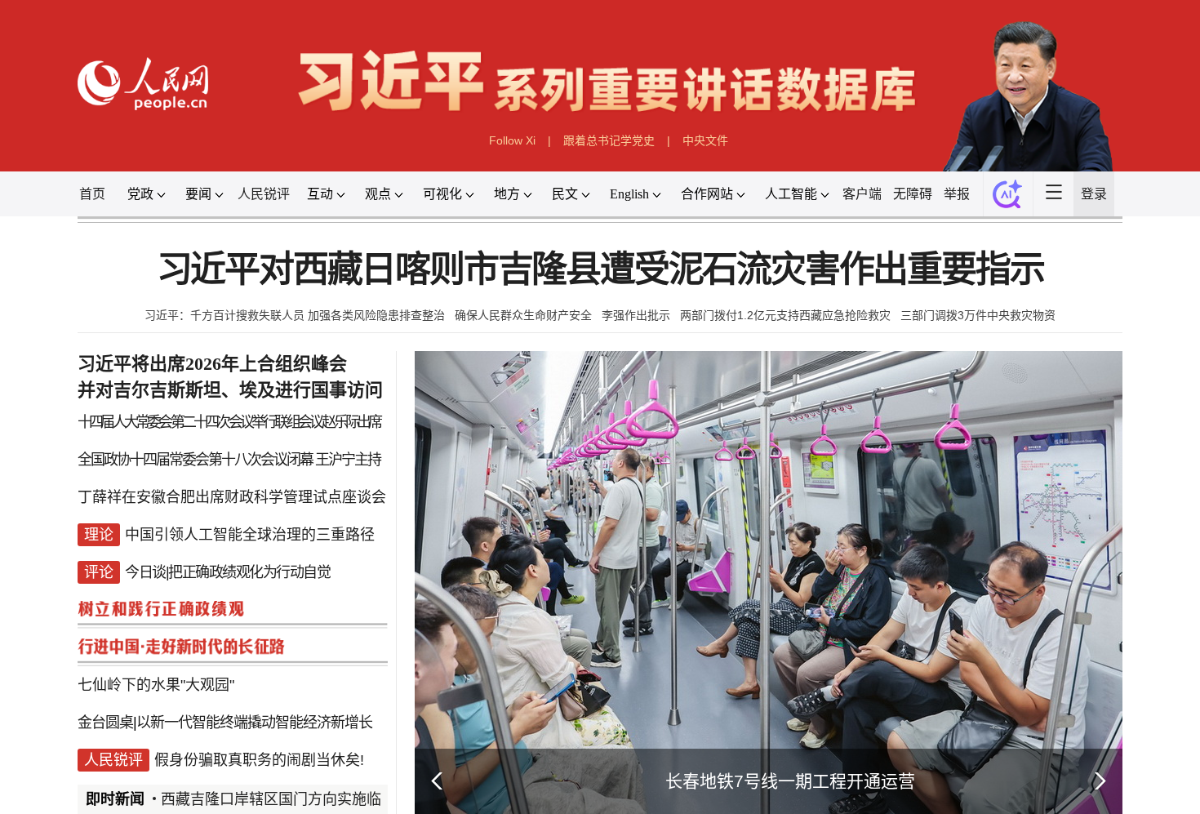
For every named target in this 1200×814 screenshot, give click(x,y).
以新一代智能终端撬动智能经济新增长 (254, 722)
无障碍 (912, 194)
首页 (92, 194)
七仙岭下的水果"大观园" (156, 685)
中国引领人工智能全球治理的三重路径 (250, 535)
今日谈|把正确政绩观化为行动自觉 (227, 572)
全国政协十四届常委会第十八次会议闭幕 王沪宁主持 (229, 459)
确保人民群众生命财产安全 (523, 315)
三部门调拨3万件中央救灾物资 (978, 315)
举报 (957, 194)
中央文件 (705, 140)
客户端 (862, 194)
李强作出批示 (636, 315)
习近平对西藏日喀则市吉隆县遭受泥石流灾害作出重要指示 (600, 270)
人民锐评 (264, 194)
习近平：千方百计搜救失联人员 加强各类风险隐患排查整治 (294, 315)
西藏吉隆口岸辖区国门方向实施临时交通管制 (308, 799)
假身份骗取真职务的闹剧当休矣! (259, 760)
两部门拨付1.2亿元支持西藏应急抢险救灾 (785, 315)
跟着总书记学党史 (609, 140)
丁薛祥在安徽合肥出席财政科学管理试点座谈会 (232, 497)
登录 (1094, 194)
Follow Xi (512, 140)
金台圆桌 (105, 722)
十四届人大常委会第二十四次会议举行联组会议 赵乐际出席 (229, 422)
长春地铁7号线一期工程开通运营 (790, 781)
